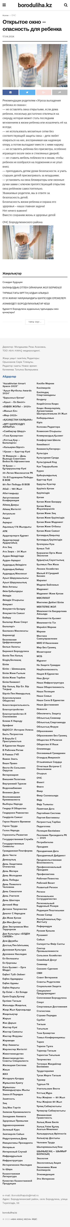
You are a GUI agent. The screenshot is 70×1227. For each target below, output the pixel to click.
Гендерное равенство (16, 812)
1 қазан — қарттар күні (16, 451)
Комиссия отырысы (49, 431)
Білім (6, 664)
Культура (42, 453)
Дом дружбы (10, 940)
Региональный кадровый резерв (47, 904)
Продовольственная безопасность (49, 861)
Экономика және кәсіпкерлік (47, 1168)
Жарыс (7, 1018)
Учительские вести (48, 1088)
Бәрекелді (9, 635)
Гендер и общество (14, 808)
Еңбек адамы (11, 983)
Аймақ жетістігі (12, 509)
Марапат (42, 580)
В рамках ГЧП (11, 754)
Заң (5, 1103)
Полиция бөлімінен (48, 830)
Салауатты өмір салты (51, 944)
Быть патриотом (13, 734)
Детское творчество (15, 909)
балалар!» (9, 626)
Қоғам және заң (46, 513)
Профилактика (45, 874)
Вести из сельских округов (14, 769)
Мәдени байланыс (48, 584)
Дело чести (9, 855)
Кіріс (39, 422)
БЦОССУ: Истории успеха (18, 729)
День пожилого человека (12, 885)
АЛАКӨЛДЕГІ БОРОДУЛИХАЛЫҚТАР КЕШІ (26, 303)
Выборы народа (13, 804)
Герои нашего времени (17, 821)
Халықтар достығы (48, 1138)
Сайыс (41, 939)
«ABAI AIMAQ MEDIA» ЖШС (24, 1219)
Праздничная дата (48, 851)
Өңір (39, 800)
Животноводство (13, 1053)
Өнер (40, 791)
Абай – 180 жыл (12, 488)
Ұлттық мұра (44, 1093)
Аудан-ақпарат (12, 560)
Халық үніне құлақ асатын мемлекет (48, 1128)
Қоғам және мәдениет (50, 522)
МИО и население (47, 643)
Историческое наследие (17, 1164)
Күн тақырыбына (47, 466)
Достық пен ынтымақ (16, 945)
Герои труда (10, 826)
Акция (6, 518)
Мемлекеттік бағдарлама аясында (52, 612)
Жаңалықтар (10, 1014)
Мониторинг (44, 651)
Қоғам (40, 497)
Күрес (40, 470)
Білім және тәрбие (14, 677)
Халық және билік (48, 1122)
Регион (41, 891)
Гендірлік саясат (13, 817)
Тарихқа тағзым (46, 1050)
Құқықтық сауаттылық (50, 560)
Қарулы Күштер (46, 484)
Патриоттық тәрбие (49, 822)
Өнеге (40, 786)
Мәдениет (42, 589)
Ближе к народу (12, 721)
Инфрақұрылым (12, 1156)
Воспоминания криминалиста (11, 798)
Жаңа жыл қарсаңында (17, 1009)
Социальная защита (49, 986)
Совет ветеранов (47, 977)
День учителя (11, 895)
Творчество (44, 1059)
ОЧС (14, 15)
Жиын (6, 1069)
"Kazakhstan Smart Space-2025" (14, 384)
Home (5, 15)
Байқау (7, 617)
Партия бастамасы (48, 817)
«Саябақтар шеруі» (14, 431)
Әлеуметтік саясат (14, 613)
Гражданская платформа (17, 850)
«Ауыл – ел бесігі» (14, 402)
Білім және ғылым (14, 673)
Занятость (9, 1098)
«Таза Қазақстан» (13, 435)
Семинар (42, 964)
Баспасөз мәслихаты (15, 630)
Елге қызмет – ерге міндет (14, 968)
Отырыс (42, 773)
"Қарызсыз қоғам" (14, 397)
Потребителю (45, 842)
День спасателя (12, 891)
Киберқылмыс (45, 418)
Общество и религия (49, 740)
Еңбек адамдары (13, 978)
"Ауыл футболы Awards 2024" (17, 392)
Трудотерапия (45, 1071)
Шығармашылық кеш (50, 1147)
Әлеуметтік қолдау (14, 608)
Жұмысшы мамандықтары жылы (16, 1088)
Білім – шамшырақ (14, 668)
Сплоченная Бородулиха (52, 997)
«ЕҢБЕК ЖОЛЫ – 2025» (17, 406)
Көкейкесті (43, 444)
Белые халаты (11, 646)
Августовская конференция (11, 499)
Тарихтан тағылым (48, 1055)
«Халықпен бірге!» (14, 447)
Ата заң (7, 547)
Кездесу (41, 399)
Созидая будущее (13, 282)
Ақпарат (7, 522)
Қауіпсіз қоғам (45, 488)
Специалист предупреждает (46, 992)
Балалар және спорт (15, 622)
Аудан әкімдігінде (13, 556)
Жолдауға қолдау (13, 1078)
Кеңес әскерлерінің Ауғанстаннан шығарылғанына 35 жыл (52, 411)
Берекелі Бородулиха (16, 651)
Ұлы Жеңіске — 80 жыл (51, 1097)
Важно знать (10, 759)
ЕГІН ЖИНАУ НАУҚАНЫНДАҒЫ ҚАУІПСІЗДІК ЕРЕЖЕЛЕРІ (34, 298)
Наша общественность (50, 687)
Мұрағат (42, 660)
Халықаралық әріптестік (51, 1133)
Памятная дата (45, 808)
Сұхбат (41, 1019)
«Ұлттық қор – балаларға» (11, 441)
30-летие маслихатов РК (18, 473)
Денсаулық (9, 859)
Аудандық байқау (13, 569)
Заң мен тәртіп (12, 1107)
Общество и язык (47, 744)
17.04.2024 (8, 36)
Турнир (41, 1079)
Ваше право (10, 763)
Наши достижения (48, 704)
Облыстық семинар (49, 718)
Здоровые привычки (15, 1120)
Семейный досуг (47, 959)
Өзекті (40, 782)
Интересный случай (15, 1151)
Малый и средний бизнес (48, 574)
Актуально (9, 513)
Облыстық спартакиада (51, 722)
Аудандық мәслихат (15, 573)
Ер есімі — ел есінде (15, 992)
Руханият (42, 935)
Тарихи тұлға (45, 1046)
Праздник (42, 846)
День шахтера (11, 900)
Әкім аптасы (10, 586)
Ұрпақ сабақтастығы (49, 1106)
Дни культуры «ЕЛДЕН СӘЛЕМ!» (16, 935)
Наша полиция (46, 691)
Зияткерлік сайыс (13, 1134)
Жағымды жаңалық (14, 1005)
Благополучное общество (12, 699)
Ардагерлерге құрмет (16, 535)
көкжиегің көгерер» (48, 448)
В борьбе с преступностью (12, 740)
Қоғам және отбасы (49, 526)
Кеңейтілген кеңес (48, 403)
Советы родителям (48, 981)
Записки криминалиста (17, 1112)
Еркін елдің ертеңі (13, 996)
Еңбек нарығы (11, 987)
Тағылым (42, 1028)
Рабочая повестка (48, 878)
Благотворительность (16, 705)
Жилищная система (14, 1065)
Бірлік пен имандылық (16, 693)
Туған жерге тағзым (49, 1075)
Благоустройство (13, 709)
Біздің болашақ (12, 660)
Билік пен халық (13, 655)
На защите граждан (48, 665)
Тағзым (41, 1024)
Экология (42, 1158)
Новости (42, 709)
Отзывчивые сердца (49, 762)
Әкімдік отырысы (13, 600)
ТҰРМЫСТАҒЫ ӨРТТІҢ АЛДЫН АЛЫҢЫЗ (25, 292)
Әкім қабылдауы (13, 591)
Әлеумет (8, 604)
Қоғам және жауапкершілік (46, 507)
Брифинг (8, 725)
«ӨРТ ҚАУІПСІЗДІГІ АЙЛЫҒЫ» (14, 425)
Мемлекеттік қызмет (49, 618)
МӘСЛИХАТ (43, 598)
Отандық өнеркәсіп (48, 757)
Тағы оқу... (35, 322)
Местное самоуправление (47, 637)
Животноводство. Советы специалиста (15, 1059)
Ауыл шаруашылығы (16, 578)
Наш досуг (43, 678)
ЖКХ (5, 1074)
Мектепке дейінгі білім (50, 602)
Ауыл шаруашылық (15, 582)
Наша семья (44, 695)
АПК (5, 531)
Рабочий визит (46, 883)
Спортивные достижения (52, 1006)
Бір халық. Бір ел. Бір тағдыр (16, 687)
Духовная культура (14, 949)
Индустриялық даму (15, 1138)
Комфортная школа (48, 440)
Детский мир (10, 904)
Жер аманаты (11, 1045)
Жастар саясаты (13, 1031)
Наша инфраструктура (50, 682)
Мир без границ (46, 647)
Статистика (43, 1011)
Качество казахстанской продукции (17, 1182)
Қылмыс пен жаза (48, 564)
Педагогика (43, 826)
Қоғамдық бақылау (48, 535)
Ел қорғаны (10, 963)
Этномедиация (45, 1174)
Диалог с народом (14, 913)
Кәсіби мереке (45, 383)
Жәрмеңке (9, 1040)
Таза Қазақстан (46, 1033)
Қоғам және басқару (49, 501)
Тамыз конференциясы (51, 1037)
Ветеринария (10, 774)
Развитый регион (47, 887)
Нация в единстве (48, 673)
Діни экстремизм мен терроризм (15, 928)
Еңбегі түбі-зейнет (14, 974)
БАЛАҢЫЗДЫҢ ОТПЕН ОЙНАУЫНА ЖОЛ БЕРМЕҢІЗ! (32, 287)
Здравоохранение (13, 1125)
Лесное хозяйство (48, 568)
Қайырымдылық (47, 475)
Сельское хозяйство (49, 955)
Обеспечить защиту (49, 713)
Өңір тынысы (45, 804)
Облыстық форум (47, 726)
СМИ (39, 973)
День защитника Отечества (12, 865)
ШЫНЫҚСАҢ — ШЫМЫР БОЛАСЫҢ (52, 1152)
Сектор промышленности (47, 949)
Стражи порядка (47, 1015)
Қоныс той (43, 548)
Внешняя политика (14, 779)
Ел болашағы (11, 958)
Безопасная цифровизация (12, 641)
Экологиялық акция (49, 1162)
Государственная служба (18, 839)
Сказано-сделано (47, 968)
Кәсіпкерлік (43, 387)
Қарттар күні (44, 479)
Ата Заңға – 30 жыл (14, 551)
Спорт (40, 1002)
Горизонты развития (15, 834)
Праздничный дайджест (51, 855)
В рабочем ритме (13, 750)
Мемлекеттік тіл (46, 622)
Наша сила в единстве (50, 700)
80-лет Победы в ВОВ (16, 484)
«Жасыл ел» (10, 411)
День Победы (11, 879)
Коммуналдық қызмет (50, 435)
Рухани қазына (46, 930)
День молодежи (12, 875)
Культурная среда (48, 457)
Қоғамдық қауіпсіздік (49, 539)
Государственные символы (13, 845)
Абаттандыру (11, 493)
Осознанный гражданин (51, 753)
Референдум (44, 926)
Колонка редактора (48, 426)
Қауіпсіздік (43, 493)
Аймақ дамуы (11, 504)
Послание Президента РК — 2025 (52, 836)
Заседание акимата (14, 1116)
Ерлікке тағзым (12, 1000)
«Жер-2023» (10, 415)
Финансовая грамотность (44, 1116)
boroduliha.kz (35, 5)
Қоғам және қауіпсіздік (50, 517)
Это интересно (46, 1178)
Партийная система (48, 813)
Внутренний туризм (14, 783)
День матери (10, 871)
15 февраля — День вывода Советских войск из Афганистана (16, 459)
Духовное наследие (15, 954)
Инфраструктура (13, 1160)
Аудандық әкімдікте (15, 564)
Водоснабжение (12, 788)
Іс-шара (7, 1169)
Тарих (40, 1041)
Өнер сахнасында (47, 795)
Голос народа (11, 830)
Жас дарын (9, 1022)
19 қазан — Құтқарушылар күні (14, 467)
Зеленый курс (11, 1129)
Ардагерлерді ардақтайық (11, 541)
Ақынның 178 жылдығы (17, 526)
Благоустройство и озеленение (14, 715)
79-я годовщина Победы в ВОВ (18, 478)
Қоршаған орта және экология (49, 554)
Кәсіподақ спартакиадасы (46, 393)
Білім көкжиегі (11, 682)
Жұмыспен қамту (13, 1082)
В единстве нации (14, 745)
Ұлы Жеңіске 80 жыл (49, 1101)
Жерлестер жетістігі (15, 1049)
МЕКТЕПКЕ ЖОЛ (46, 606)
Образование (45, 731)
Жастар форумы (12, 1036)
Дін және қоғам (12, 917)
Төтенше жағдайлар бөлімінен (49, 1065)
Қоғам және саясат (48, 530)
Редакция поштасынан (50, 910)
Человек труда (46, 1142)
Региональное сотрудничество (47, 897)
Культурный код (47, 462)
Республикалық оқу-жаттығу (49, 920)
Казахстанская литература (11, 1175)
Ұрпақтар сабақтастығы (51, 1110)
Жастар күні (10, 1027)
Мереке (41, 631)
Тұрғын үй (43, 1084)
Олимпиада (43, 748)
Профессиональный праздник (49, 868)
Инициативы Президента (18, 1142)
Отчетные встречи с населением (49, 767)
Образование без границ (52, 735)
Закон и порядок (13, 1094)
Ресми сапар (44, 914)
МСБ (39, 656)
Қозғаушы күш (45, 544)
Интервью (9, 1147)
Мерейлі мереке (46, 627)
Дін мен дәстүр (12, 922)
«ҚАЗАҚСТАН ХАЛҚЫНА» (18, 419)
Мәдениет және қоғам (50, 593)
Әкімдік (7, 595)
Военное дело (11, 792)
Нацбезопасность (47, 669)
